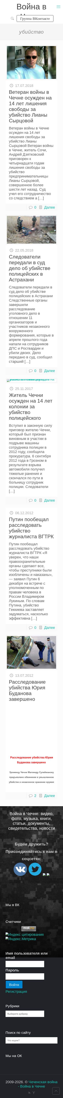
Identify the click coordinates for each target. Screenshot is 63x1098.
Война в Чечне (31, 7)
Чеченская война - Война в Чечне (37, 1084)
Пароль (12, 970)
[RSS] (29, 1092)
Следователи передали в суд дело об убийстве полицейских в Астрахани (29, 268)
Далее (49, 207)
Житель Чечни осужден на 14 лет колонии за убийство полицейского (30, 406)
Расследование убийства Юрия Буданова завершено (27, 690)
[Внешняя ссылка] (20, 874)
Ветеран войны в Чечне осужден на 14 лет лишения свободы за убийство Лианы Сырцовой (30, 106)
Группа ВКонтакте (35, 18)
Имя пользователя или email (27, 955)
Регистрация (16, 991)
